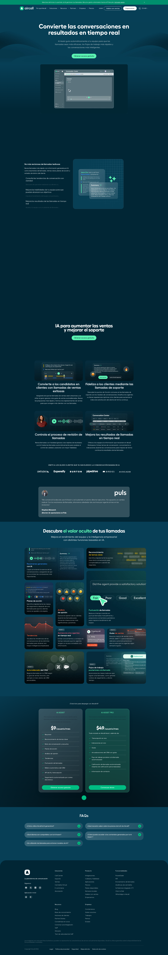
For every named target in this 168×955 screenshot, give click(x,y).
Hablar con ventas (113, 8)
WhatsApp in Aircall (122, 894)
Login (101, 8)
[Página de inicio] (26, 8)
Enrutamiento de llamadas (125, 882)
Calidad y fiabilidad (92, 879)
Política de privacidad (62, 949)
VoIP (56, 928)
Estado (87, 921)
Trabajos (88, 915)
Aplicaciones (89, 882)
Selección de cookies (99, 949)
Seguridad (75, 949)
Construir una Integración (64, 925)
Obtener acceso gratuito (84, 56)
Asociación (59, 891)
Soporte (58, 879)
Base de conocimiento (63, 912)
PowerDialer (120, 875)
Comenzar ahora (107, 787)
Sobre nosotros (90, 912)
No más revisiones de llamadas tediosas (42, 164)
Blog (56, 909)
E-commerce (59, 888)
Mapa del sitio (85, 949)
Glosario (58, 931)
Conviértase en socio (62, 921)
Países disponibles (91, 888)
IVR (117, 879)
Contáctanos (90, 909)
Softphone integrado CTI (124, 888)
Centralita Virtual (61, 885)
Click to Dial (120, 891)
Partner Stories (60, 918)
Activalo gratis (120, 2)
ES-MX (144, 8)
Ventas (57, 882)
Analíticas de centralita (124, 885)
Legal (51, 949)
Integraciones (90, 875)
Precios (91, 8)
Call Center (59, 875)
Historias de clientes (62, 915)
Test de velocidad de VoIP (64, 934)
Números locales (91, 891)
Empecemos (130, 8)
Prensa (87, 918)
